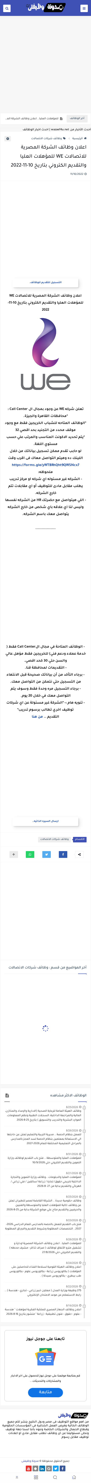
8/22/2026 (72, 1286)
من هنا (38, 717)
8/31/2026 (72, 1154)
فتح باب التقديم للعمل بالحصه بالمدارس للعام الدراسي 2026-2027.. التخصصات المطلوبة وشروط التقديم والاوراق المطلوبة (43, 1226)
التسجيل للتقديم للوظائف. (45, 282)
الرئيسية (77, 138)
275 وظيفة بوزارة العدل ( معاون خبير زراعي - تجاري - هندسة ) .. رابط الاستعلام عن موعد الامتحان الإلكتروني (43, 1293)
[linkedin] (42, 1468)
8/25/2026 (72, 1107)
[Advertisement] (45, 64)
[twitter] (56, 1468)
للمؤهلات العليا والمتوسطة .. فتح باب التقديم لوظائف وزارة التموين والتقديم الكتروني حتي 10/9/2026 (44, 1160)
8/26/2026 (72, 1130)
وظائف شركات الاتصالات (46, 138)
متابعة (45, 1392)
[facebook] (62, 1468)
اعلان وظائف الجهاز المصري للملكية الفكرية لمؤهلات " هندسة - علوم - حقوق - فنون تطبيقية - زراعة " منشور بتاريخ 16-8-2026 (43, 1312)
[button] (63, 854)
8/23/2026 (72, 1220)
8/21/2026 (72, 1173)
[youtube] (29, 1468)
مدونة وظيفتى (30, 1461)
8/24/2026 (72, 1263)
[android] (35, 1468)
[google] (49, 1468)
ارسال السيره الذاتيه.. (45, 821)
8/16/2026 (72, 1305)
